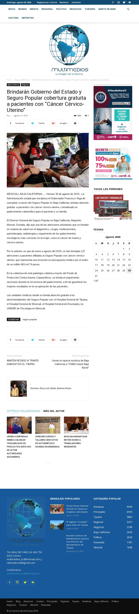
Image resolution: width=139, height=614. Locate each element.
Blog (18, 601)
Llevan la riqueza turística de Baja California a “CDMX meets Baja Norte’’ (70, 364)
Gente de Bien (107, 9)
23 (129, 265)
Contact (40, 601)
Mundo (22, 9)
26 (108, 270)
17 (96, 265)
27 (113, 270)
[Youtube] (129, 2)
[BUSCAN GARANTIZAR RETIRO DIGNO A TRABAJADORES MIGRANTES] (76, 425)
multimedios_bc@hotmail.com (23, 573)
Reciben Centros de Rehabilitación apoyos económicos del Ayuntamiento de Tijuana (77, 541)
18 (102, 265)
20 (113, 265)
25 (102, 270)
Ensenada (46, 605)
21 (118, 265)
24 (96, 270)
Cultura (13, 18)
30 (129, 270)
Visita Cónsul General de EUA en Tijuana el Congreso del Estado (77, 509)
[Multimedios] (69, 48)
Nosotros (64, 2)
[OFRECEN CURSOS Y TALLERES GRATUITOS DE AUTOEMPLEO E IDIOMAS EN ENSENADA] (47, 425)
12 (108, 259)
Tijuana (75, 601)
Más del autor (53, 411)
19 (108, 265)
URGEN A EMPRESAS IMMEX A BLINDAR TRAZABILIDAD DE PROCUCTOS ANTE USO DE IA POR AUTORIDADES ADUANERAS (19, 446)
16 (129, 259)
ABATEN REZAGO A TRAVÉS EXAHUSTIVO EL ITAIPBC (23, 362)
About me (28, 601)
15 (123, 259)
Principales (52, 601)
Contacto (76, 2)
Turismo (90, 9)
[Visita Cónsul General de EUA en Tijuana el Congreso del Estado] (57, 509)
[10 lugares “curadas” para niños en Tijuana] (57, 525)
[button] (128, 9)
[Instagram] (118, 2)
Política (61, 9)
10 (96, 259)
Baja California (22, 79)
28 (118, 270)
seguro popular (30, 319)
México (34, 9)
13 (113, 259)
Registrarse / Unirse (47, 2)
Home (10, 601)
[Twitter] (124, 2)
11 (102, 259)
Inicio (11, 9)
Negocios (76, 9)
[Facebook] (112, 2)
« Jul (96, 280)
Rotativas (86, 601)
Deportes (28, 18)
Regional (47, 9)
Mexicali (34, 605)
